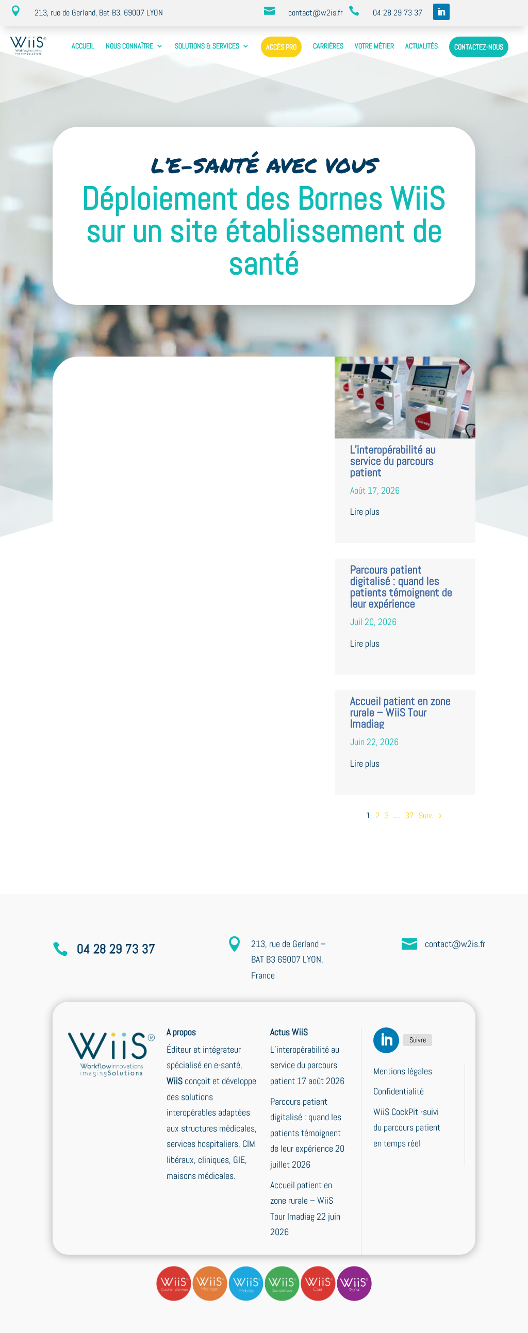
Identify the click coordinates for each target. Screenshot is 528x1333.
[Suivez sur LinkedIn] (441, 12)
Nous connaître (129, 45)
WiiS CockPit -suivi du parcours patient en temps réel (406, 1127)
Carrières (328, 45)
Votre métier (374, 45)
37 (409, 815)
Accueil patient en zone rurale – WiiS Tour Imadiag (400, 712)
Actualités (421, 45)
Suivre (417, 1039)
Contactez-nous (478, 47)
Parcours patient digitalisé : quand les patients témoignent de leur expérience (401, 586)
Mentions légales (402, 1071)
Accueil (83, 45)
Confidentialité (398, 1091)
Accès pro (281, 47)
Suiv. (426, 815)
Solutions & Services (207, 45)
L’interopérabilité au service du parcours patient (393, 460)
